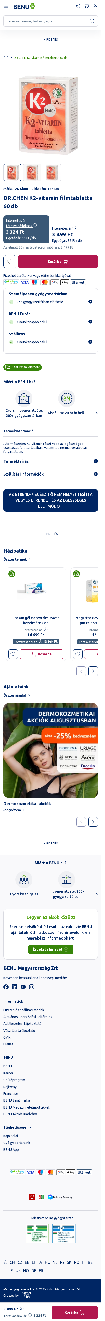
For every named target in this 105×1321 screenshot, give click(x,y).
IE (11, 1270)
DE (34, 1270)
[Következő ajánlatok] (93, 671)
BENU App (11, 1150)
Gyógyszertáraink (16, 1143)
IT (83, 1262)
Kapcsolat (10, 1136)
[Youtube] (23, 988)
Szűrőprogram (14, 1080)
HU (47, 1262)
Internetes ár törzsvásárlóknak (19, 223)
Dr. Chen (21, 189)
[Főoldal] (6, 57)
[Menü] (6, 6)
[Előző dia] (81, 822)
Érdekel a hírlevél (47, 949)
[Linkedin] (14, 988)
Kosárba (54, 262)
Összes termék (15, 559)
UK (18, 1270)
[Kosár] (86, 6)
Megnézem (12, 810)
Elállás (8, 1044)
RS (62, 1262)
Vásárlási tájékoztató (19, 1030)
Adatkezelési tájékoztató (22, 1024)
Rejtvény (10, 1087)
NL (55, 1262)
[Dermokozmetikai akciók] (50, 750)
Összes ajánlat (14, 695)
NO (26, 1270)
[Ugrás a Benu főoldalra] (24, 6)
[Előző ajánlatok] (81, 671)
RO (76, 1262)
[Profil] (95, 6)
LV (40, 1262)
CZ (20, 1262)
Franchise (10, 1094)
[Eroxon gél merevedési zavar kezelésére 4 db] (36, 590)
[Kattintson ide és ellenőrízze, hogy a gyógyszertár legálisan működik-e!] (37, 1234)
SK (69, 1262)
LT (34, 1262)
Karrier (8, 1073)
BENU (7, 1066)
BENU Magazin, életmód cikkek (26, 1107)
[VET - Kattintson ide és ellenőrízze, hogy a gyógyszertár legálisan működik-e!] (64, 1234)
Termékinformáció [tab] (18, 431)
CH (12, 1262)
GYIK (6, 1037)
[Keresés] (92, 20)
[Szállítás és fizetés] (17, 1172)
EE (27, 1262)
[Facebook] (6, 988)
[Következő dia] (93, 822)
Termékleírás (16, 461)
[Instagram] (31, 988)
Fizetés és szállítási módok (23, 1010)
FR (41, 1270)
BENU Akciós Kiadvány (20, 1114)
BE (90, 1262)
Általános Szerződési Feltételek (27, 1017)
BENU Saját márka (16, 1100)
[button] (13, 654)
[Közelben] (78, 6)
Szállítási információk (23, 474)
